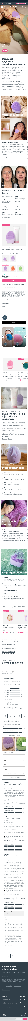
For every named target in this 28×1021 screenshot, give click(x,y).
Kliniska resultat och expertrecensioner (8, 652)
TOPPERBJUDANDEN (21, 3)
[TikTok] (20, 1009)
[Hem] (14, 7)
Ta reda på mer (7, 439)
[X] (20, 1003)
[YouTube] (24, 1003)
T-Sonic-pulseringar (8, 644)
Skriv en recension (7, 673)
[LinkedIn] (20, 1006)
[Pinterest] (24, 1006)
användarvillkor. (17, 986)
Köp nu (5, 50)
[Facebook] (24, 999)
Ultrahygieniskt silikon (9, 648)
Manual (3, 306)
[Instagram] (20, 999)
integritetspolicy (9, 986)
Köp (25, 1019)
